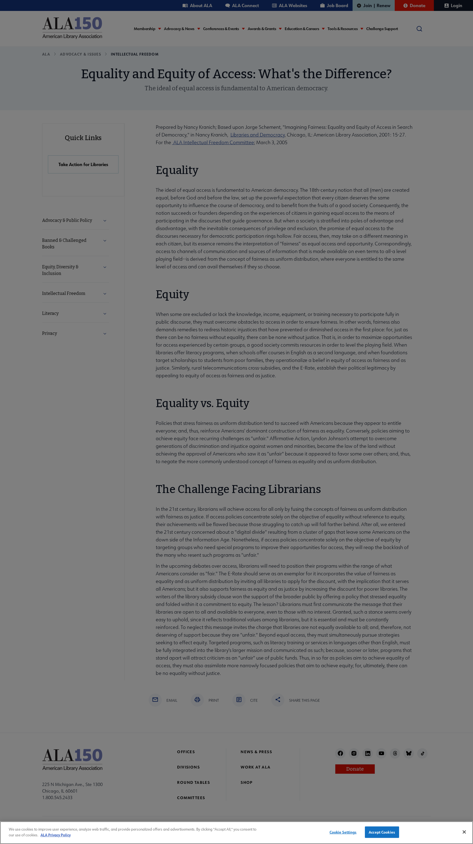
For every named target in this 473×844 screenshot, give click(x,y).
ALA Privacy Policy (56, 834)
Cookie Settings (343, 832)
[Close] (464, 832)
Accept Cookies (382, 832)
